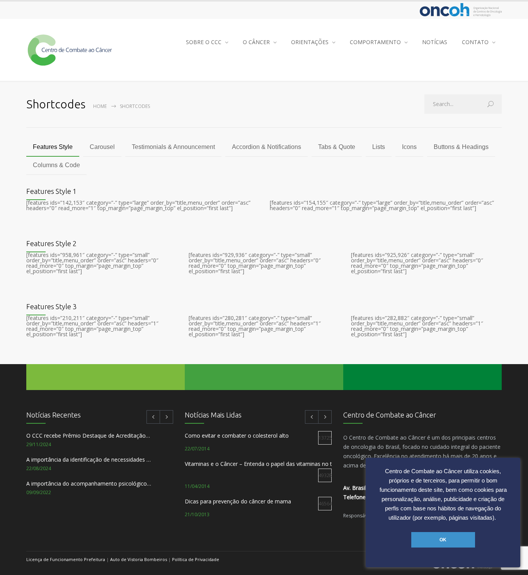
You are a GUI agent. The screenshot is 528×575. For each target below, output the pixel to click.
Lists (378, 147)
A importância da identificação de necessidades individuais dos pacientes (88, 459)
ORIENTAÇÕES (310, 42)
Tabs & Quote (336, 147)
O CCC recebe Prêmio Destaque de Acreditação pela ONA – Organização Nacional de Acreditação (88, 435)
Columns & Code (56, 165)
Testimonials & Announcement (173, 147)
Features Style (53, 147)
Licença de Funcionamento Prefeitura (65, 559)
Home (100, 106)
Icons (409, 147)
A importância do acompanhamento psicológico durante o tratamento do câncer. (88, 483)
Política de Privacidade (195, 559)
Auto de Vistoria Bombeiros (138, 559)
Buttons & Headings (461, 147)
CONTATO (475, 42)
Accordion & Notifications (266, 147)
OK (442, 539)
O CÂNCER (256, 42)
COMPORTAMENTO (375, 42)
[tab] (52, 148)
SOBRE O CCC (203, 42)
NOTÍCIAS (434, 42)
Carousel (102, 147)
